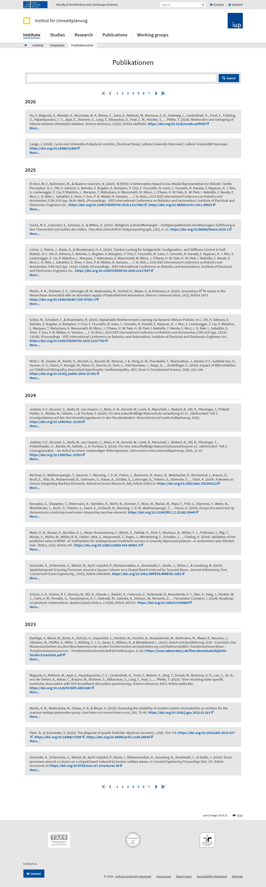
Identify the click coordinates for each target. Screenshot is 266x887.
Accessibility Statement (212, 876)
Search (231, 78)
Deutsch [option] (237, 4)
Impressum (163, 876)
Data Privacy (184, 876)
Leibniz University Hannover (133, 876)
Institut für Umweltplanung (61, 20)
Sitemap (237, 876)
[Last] (162, 93)
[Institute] (24, 45)
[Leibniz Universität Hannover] (35, 4)
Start (203, 4)
